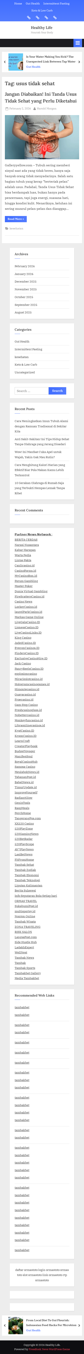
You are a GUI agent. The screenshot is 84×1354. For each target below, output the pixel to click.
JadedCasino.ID (25, 643)
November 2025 (26, 289)
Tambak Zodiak (25, 870)
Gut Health (33, 3)
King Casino (23, 637)
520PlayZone (24, 828)
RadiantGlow (23, 798)
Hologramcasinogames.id (32, 684)
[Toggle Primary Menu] (77, 43)
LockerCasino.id (26, 607)
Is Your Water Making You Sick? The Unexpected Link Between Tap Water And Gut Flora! (54, 59)
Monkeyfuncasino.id (29, 720)
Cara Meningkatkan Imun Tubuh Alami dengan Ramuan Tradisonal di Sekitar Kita (41, 426)
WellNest (21, 952)
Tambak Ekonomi (27, 875)
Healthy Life (41, 27)
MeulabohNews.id (27, 772)
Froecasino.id (24, 699)
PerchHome (23, 813)
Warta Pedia (23, 555)
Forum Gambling (26, 581)
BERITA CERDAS (26, 539)
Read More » (17, 219)
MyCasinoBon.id (26, 576)
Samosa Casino (25, 767)
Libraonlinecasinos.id (30, 725)
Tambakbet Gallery (28, 973)
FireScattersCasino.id (29, 596)
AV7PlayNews (24, 849)
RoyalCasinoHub (26, 761)
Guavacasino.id (25, 694)
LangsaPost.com (26, 937)
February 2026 (25, 266)
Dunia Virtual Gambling (31, 591)
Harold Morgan (46, 108)
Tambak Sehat (24, 865)
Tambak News (24, 957)
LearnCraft (22, 741)
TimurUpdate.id (26, 787)
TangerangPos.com (28, 818)
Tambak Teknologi (27, 880)
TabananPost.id (25, 777)
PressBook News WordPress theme (49, 1349)
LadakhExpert (24, 947)
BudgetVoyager (25, 751)
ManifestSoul (24, 756)
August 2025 (23, 312)
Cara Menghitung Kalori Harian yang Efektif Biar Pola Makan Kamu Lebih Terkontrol (40, 470)
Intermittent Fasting (56, 3)
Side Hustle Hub (26, 942)
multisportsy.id (25, 911)
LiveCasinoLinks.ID (28, 632)
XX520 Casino (24, 823)
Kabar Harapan (25, 550)
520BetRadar (24, 839)
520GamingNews (26, 834)
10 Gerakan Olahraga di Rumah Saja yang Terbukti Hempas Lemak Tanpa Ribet (40, 488)
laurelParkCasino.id (28, 612)
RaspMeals (22, 808)
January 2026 (24, 274)
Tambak (20, 963)
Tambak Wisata (25, 921)
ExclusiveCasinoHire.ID (31, 658)
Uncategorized (25, 372)
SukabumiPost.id (26, 906)
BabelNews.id (24, 782)
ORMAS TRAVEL (26, 901)
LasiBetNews (23, 854)
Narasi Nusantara (27, 545)
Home (18, 3)
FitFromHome (24, 859)
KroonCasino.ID (26, 736)
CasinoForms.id (25, 570)
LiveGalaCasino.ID (27, 622)
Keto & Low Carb (42, 10)
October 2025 (24, 297)
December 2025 (26, 281)
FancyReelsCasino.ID (29, 668)
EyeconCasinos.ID (27, 648)
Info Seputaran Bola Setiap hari (36, 896)
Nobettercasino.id (27, 715)
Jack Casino (23, 663)
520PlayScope (24, 844)
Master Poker (24, 586)
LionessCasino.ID (26, 627)
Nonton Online (25, 916)
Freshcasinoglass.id (28, 710)
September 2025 (26, 305)
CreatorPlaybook (26, 746)
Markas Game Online (29, 617)
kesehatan (16, 228)
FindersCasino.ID (27, 653)
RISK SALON (23, 932)
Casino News (23, 601)
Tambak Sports (25, 968)
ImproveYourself (26, 792)
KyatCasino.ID (24, 730)
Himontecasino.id (27, 689)
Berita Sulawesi (25, 890)
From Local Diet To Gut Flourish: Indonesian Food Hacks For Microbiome (52, 1322)
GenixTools (22, 803)
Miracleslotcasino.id (29, 679)
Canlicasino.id (25, 565)
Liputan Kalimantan (28, 885)
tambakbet (22, 1007)
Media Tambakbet (27, 978)
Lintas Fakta (23, 560)
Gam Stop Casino (26, 705)
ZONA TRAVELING (27, 927)
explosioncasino (26, 674)
